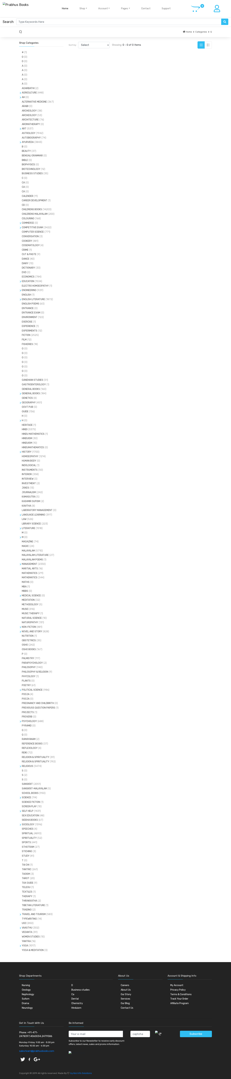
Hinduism (76, 1007)
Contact (146, 8)
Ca (72, 994)
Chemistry (77, 1003)
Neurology (27, 1007)
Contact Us (127, 1007)
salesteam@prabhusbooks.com (36, 1051)
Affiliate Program (179, 1003)
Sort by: (73, 45)
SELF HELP (27, 811)
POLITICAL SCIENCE (32, 689)
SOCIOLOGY (28, 824)
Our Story (126, 994)
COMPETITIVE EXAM (32, 227)
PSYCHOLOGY (29, 721)
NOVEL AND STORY (32, 631)
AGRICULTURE (29, 92)
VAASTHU (27, 927)
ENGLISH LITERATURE (33, 299)
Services (125, 998)
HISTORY (26, 451)
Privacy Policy (178, 989)
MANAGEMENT (29, 564)
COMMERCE (28, 223)
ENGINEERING (29, 290)
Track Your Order (179, 998)
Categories (201, 32)
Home (66, 8)
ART (24, 128)
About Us (126, 989)
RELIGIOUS (27, 766)
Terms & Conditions (181, 994)
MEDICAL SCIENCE (31, 595)
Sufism (25, 998)
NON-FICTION (29, 627)
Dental (75, 998)
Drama (25, 1003)
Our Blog (125, 1003)
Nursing (26, 985)
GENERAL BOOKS (31, 393)
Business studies (80, 989)
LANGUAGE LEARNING (33, 514)
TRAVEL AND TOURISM (34, 914)
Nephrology (28, 994)
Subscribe (196, 1033)
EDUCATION (28, 281)
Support (166, 8)
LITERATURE (28, 528)
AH (23, 97)
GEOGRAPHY (29, 402)
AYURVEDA (28, 142)
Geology (26, 989)
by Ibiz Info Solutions (80, 1073)
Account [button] (103, 8)
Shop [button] (82, 8)
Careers (125, 985)
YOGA (25, 945)
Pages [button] (124, 8)
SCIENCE (26, 797)
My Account (176, 985)
